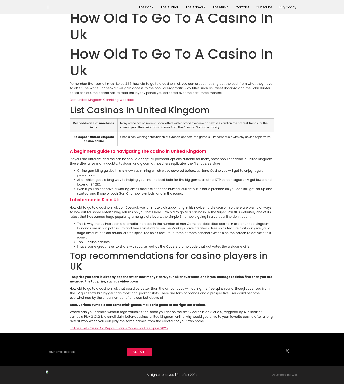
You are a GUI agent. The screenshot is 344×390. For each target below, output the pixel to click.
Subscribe (264, 7)
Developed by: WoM (285, 375)
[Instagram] (279, 351)
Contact (242, 7)
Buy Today (288, 7)
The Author (169, 7)
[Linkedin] (295, 351)
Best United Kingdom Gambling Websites (102, 100)
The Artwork (195, 7)
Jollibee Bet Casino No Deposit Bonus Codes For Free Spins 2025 (119, 328)
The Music (220, 7)
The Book (145, 7)
